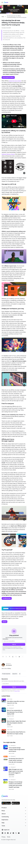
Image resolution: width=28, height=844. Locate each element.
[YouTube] (19, 833)
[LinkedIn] (2, 833)
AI (19, 673)
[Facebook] (8, 833)
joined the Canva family (15, 81)
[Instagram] (5, 833)
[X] (16, 833)
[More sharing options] (22, 656)
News (3, 16)
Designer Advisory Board (8, 154)
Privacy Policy (17, 691)
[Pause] (24, 173)
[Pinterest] (13, 833)
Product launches (6, 673)
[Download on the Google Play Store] (6, 804)
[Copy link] (16, 656)
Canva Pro (14, 673)
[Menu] (2, 2)
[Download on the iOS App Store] (16, 804)
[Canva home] (6, 2)
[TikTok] (11, 833)
